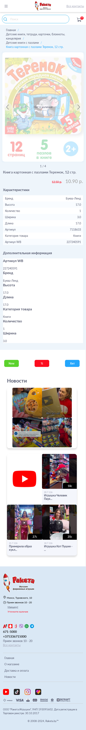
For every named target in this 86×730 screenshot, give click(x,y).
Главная (11, 30)
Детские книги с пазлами (22, 42)
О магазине (11, 664)
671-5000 (10, 631)
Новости (10, 676)
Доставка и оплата (16, 670)
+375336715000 (14, 636)
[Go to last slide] (7, 107)
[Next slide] (78, 107)
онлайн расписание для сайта (27, 446)
